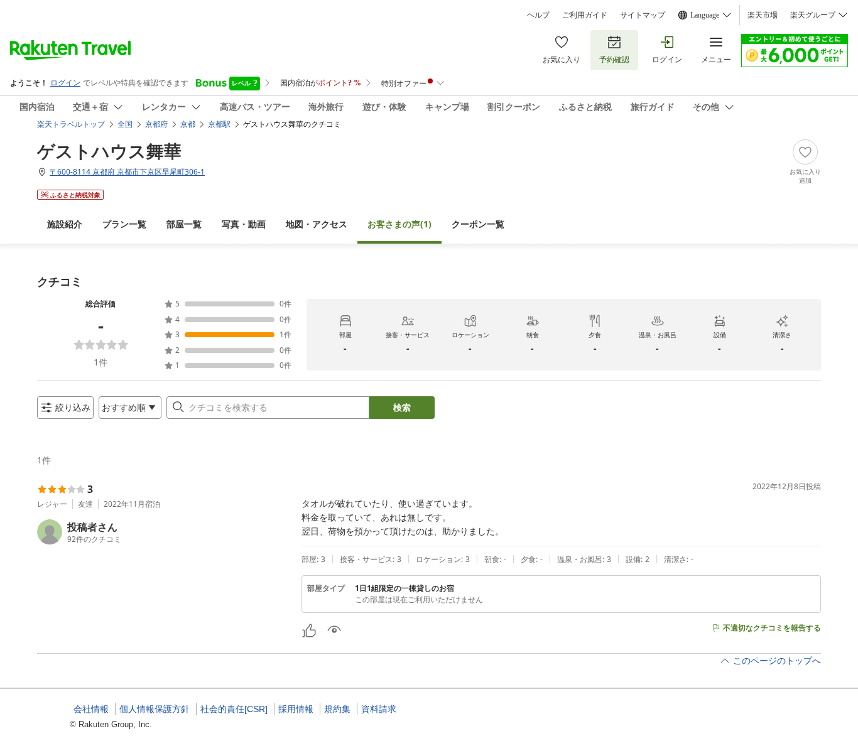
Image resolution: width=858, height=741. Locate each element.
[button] (164, 531)
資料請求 (378, 709)
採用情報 (295, 709)
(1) (399, 224)
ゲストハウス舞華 (109, 151)
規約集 (337, 709)
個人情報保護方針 (154, 709)
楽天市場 (762, 15)
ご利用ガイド (584, 15)
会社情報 (91, 709)
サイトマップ (642, 15)
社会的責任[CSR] (234, 709)
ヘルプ (538, 15)
